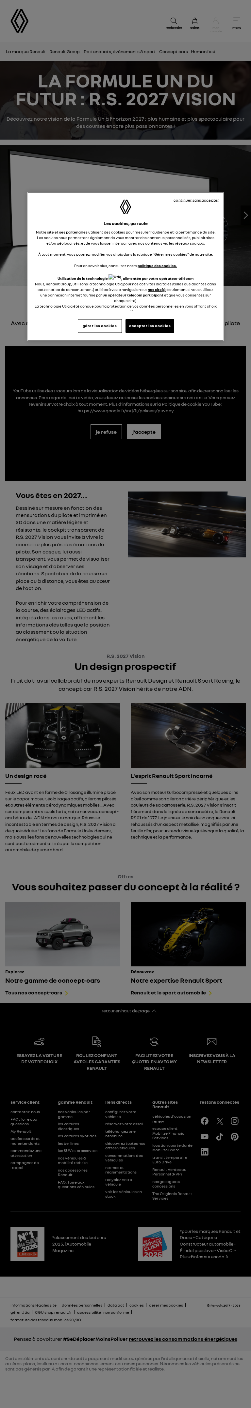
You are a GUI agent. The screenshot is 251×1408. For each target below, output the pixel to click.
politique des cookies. (157, 265)
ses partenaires (73, 232)
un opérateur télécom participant (133, 295)
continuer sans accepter (196, 200)
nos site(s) (157, 289)
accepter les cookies (150, 326)
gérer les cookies (100, 326)
